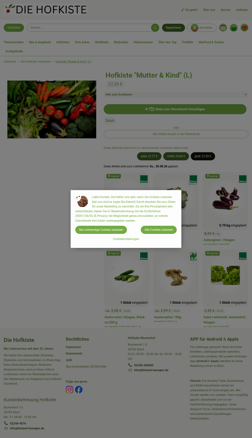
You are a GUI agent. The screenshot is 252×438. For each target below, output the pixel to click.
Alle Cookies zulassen (159, 229)
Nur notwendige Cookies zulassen (101, 229)
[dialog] (126, 219)
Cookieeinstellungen (126, 239)
